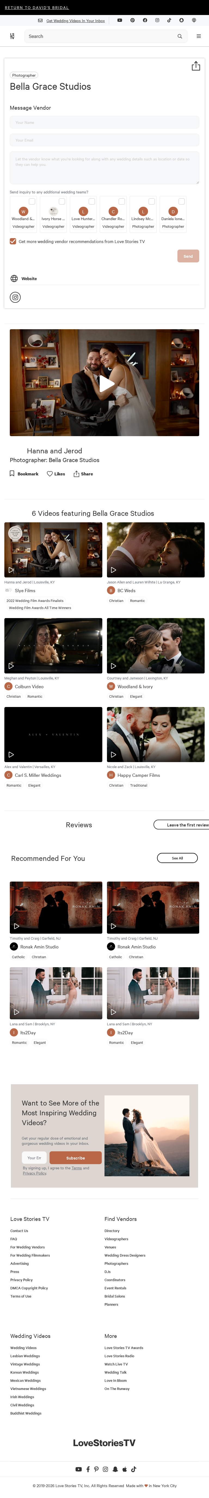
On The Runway (117, 1388)
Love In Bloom (115, 1380)
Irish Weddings (22, 1396)
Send (188, 256)
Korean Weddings (24, 1372)
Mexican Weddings (25, 1380)
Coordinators (114, 1279)
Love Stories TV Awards (123, 1347)
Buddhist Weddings (25, 1413)
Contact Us (19, 1230)
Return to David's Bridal (37, 7)
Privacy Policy (34, 1173)
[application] (104, 382)
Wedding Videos (23, 1347)
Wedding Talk (115, 1372)
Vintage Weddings (25, 1364)
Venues (110, 1247)
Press (14, 1271)
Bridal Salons (114, 1296)
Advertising (19, 1263)
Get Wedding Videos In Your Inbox (76, 20)
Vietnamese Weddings (28, 1388)
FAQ (13, 1238)
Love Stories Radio (119, 1355)
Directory (111, 1230)
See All (177, 858)
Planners (111, 1304)
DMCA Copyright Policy (29, 1287)
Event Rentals (115, 1287)
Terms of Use (20, 1296)
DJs (107, 1271)
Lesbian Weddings (25, 1355)
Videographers (116, 1238)
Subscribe (75, 1158)
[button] (104, 382)
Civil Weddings (22, 1404)
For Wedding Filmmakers (30, 1255)
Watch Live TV (116, 1364)
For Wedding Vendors (27, 1247)
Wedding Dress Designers (124, 1255)
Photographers (116, 1263)
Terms (77, 1167)
